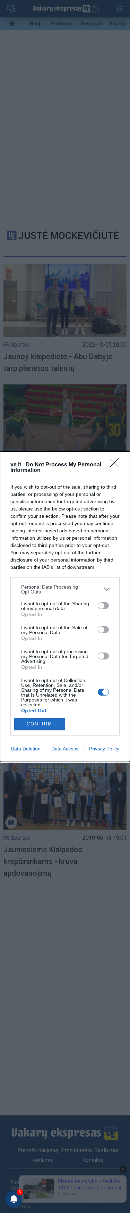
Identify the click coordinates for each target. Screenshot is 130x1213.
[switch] (103, 605)
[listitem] (65, 589)
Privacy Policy (104, 748)
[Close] (116, 465)
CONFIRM (39, 723)
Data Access (64, 748)
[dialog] (65, 606)
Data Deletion (26, 748)
